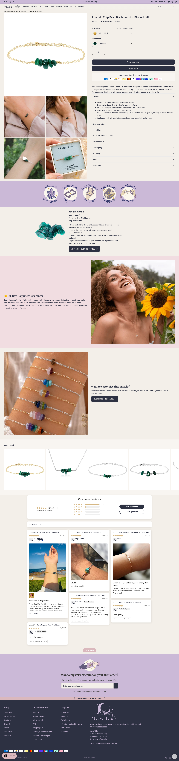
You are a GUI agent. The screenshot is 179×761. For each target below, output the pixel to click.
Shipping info (38, 728)
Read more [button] (33, 613)
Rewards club (38, 716)
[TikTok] (176, 2)
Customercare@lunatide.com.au (103, 743)
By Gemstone (9, 716)
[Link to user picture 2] (31, 595)
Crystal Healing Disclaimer (72, 724)
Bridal (6, 728)
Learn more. (102, 727)
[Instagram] (172, 2)
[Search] (163, 6)
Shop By (7, 724)
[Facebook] (169, 2)
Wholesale (65, 720)
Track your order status (42, 732)
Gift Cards (65, 728)
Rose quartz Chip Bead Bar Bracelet (90, 595)
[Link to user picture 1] (47, 567)
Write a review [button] (132, 506)
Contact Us (37, 739)
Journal (64, 716)
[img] (34, 535)
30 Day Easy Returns (9, 1)
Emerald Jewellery (21, 11)
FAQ (34, 724)
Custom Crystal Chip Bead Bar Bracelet (44, 533)
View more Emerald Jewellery (84, 249)
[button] (106, 21)
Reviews (7, 735)
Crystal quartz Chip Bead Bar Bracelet (133, 532)
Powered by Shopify (22, 758)
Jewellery (8, 712)
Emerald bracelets (35, 11)
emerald (111, 87)
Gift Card (8, 732)
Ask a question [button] (131, 512)
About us (65, 712)
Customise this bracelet (105, 399)
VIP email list (38, 720)
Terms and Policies (90, 758)
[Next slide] (172, 469)
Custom (7, 720)
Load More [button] (89, 650)
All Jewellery (8, 11)
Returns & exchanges (41, 735)
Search (36, 712)
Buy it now (133, 68)
